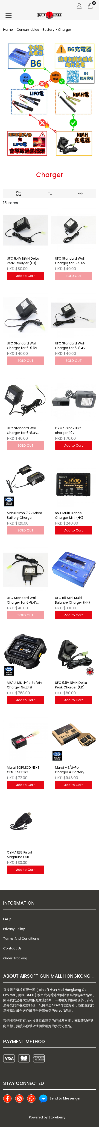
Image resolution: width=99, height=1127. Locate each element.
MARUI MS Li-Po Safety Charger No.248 (24, 685)
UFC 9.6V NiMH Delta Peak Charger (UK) (71, 685)
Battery (48, 29)
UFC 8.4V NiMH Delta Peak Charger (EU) (23, 260)
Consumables (28, 29)
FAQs (7, 919)
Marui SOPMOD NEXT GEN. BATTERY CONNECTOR (23, 770)
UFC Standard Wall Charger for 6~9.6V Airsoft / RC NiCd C (70, 261)
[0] (90, 6)
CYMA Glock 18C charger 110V (68, 430)
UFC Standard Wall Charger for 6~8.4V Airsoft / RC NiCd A (22, 430)
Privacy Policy (14, 929)
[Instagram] (19, 1098)
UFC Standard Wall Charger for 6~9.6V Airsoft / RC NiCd (22, 345)
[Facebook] (7, 1098)
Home (8, 29)
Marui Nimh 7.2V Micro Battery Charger (24, 515)
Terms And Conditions (21, 938)
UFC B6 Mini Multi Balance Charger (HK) (72, 600)
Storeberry (57, 1117)
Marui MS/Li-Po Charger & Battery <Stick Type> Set (69, 770)
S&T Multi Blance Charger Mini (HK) (69, 515)
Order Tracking (15, 958)
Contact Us (12, 948)
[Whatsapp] (31, 1098)
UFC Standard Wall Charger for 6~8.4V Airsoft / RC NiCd (22, 600)
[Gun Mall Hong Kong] (49, 16)
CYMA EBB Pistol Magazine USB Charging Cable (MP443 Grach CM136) (25, 855)
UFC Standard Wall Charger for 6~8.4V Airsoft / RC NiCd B (70, 345)
